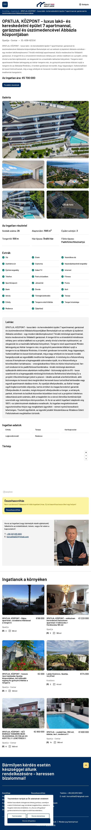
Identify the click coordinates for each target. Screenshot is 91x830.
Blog (4, 809)
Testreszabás (17, 816)
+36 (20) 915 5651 (14, 534)
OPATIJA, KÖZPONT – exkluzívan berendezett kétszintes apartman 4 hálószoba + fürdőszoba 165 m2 (61, 621)
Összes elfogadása (29, 821)
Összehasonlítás (13, 510)
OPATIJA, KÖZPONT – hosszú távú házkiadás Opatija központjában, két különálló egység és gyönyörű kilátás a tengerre (15, 678)
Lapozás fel (86, 765)
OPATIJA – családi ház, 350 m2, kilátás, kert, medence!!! (60, 733)
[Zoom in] (86, 452)
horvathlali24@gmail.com (18, 536)
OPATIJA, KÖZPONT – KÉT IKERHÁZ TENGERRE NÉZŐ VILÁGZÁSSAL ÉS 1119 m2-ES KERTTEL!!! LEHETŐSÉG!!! (15, 734)
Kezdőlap (6, 11)
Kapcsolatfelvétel (45, 826)
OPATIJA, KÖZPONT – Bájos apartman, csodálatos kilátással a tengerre (16, 620)
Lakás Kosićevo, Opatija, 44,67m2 (57, 675)
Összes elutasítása (38, 816)
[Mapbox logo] (8, 492)
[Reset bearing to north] (86, 458)
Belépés (85, 4)
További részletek (11, 85)
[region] (28, 810)
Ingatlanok (15, 11)
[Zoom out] (86, 455)
